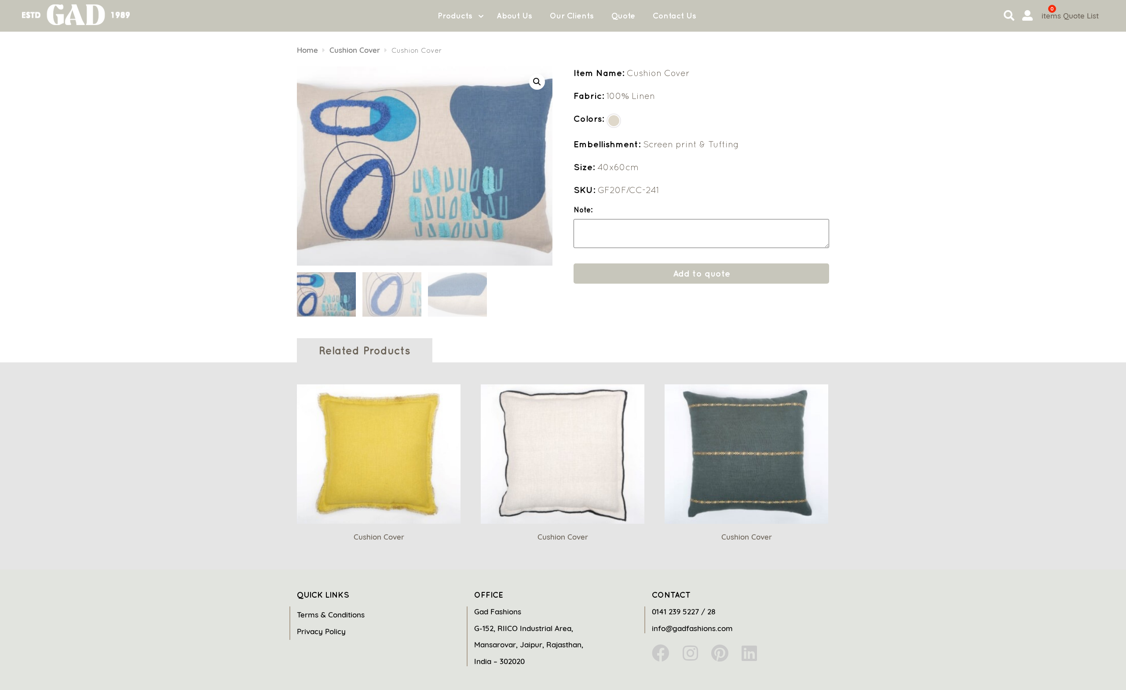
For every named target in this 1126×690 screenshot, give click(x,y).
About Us (514, 15)
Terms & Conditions (331, 614)
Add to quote (701, 273)
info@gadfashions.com (692, 628)
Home (307, 50)
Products (455, 15)
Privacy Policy (321, 631)
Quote (623, 15)
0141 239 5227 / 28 (684, 611)
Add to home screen (1083, 668)
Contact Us (674, 15)
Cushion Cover (354, 50)
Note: (583, 210)
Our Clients (572, 15)
